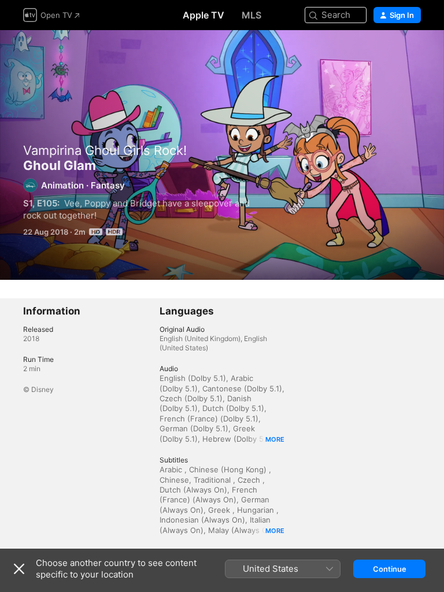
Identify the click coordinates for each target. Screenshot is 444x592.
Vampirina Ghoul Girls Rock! (105, 150)
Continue (389, 569)
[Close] (19, 569)
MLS (251, 15)
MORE (274, 439)
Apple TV (203, 15)
